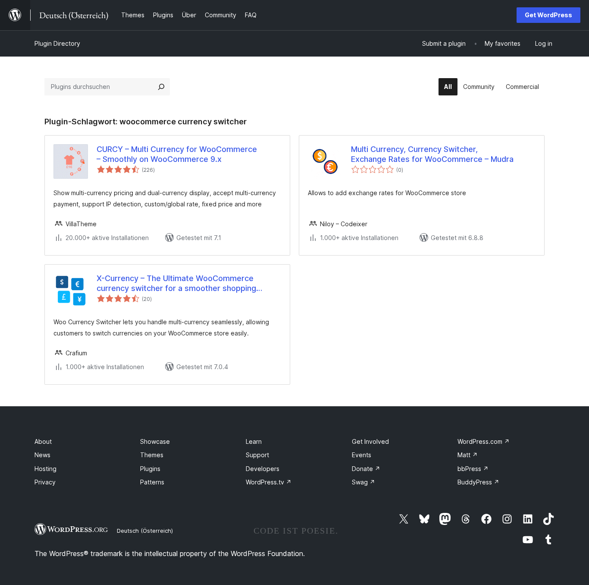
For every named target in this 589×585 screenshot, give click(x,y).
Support (257, 455)
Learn (254, 441)
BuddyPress (478, 482)
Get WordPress (548, 15)
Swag (363, 482)
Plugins (150, 468)
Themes (151, 455)
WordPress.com (483, 441)
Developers (262, 468)
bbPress (473, 468)
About (43, 441)
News (42, 455)
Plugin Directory (57, 43)
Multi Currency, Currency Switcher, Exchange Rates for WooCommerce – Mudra (432, 154)
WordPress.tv (268, 482)
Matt (467, 455)
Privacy (45, 482)
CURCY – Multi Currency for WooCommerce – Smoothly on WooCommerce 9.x (177, 154)
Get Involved (370, 441)
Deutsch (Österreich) (145, 530)
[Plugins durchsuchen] (161, 86)
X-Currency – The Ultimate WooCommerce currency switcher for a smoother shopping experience (176, 284)
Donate (366, 468)
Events (361, 455)
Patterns (152, 482)
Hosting (45, 468)
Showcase (155, 441)
